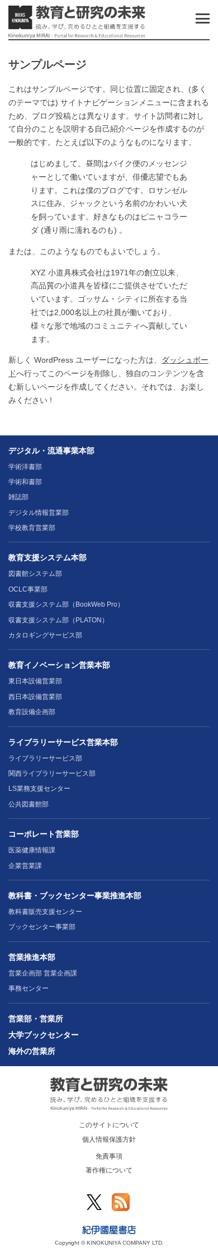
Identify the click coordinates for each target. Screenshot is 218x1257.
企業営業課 (25, 866)
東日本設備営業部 (35, 681)
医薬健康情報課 (31, 850)
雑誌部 (18, 497)
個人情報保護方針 (109, 1139)
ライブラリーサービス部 (45, 758)
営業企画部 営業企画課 (42, 973)
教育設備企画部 (31, 712)
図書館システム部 (35, 574)
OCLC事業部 (28, 589)
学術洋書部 (25, 467)
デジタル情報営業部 (38, 513)
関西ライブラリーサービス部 (52, 773)
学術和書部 (25, 482)
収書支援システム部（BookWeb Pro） (66, 604)
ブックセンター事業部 (41, 927)
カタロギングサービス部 (45, 635)
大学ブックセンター (43, 1034)
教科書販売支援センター (45, 912)
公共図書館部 (28, 804)
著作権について (109, 1170)
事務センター (28, 988)
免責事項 (109, 1156)
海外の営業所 (31, 1051)
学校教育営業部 (31, 528)
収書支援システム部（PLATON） (58, 620)
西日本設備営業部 (35, 697)
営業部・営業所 (35, 1018)
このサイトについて (109, 1125)
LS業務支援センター (39, 788)
